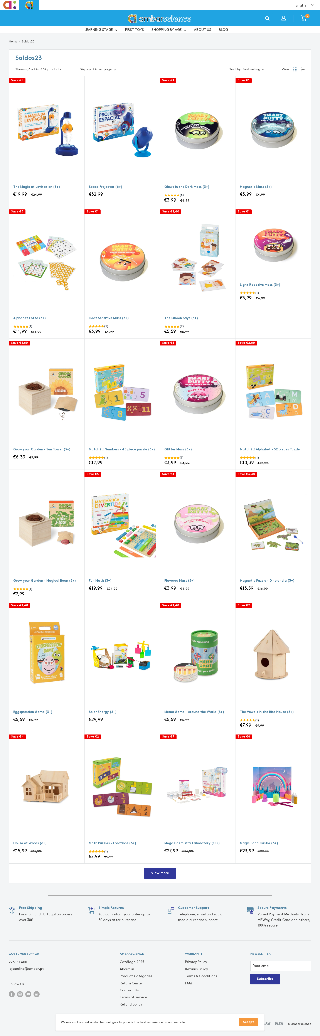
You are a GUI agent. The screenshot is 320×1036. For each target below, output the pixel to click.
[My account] (283, 18)
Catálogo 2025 (132, 962)
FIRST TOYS (134, 29)
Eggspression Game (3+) (32, 712)
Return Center (131, 983)
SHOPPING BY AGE (167, 29)
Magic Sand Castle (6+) (259, 843)
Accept (248, 1022)
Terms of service (133, 997)
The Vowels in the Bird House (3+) (267, 712)
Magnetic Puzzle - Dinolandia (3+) (267, 581)
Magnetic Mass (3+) (256, 187)
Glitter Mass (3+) (178, 449)
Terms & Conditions (201, 976)
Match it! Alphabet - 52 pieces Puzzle (270, 449)
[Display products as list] (303, 69)
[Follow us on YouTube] (28, 994)
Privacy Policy (196, 962)
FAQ (188, 983)
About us (127, 969)
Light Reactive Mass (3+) (260, 285)
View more (160, 873)
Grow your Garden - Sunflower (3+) (42, 449)
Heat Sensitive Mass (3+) (109, 318)
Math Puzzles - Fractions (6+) (112, 843)
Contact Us (129, 990)
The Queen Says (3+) (181, 318)
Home (13, 41)
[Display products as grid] (295, 69)
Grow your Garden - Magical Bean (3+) (44, 581)
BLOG (223, 29)
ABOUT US (202, 29)
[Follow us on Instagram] (20, 994)
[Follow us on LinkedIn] (37, 994)
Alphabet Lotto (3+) (29, 318)
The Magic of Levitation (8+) (36, 187)
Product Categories (136, 976)
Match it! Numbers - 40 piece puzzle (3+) (122, 449)
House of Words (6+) (30, 843)
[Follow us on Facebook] (12, 994)
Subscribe (265, 979)
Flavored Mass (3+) (179, 581)
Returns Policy (196, 969)
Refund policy (131, 1004)
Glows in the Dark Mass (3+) (186, 187)
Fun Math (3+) (100, 581)
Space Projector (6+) (105, 187)
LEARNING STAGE (98, 29)
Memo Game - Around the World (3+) (194, 712)
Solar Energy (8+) (103, 712)
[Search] (267, 18)
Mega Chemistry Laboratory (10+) (192, 843)
